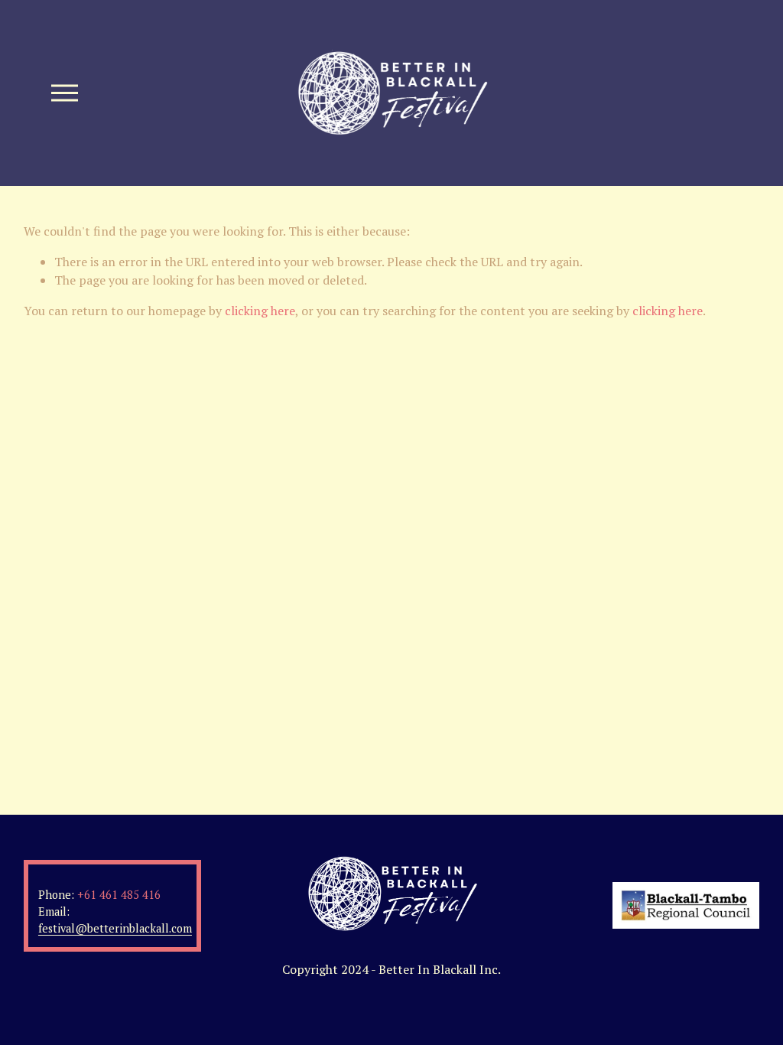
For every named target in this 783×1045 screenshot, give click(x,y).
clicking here (260, 310)
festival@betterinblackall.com (115, 928)
